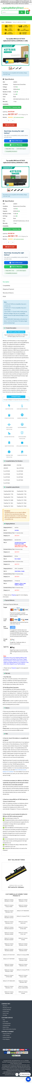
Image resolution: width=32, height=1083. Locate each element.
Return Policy (6, 1027)
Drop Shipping (6, 1039)
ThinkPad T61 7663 (8, 506)
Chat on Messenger (17, 141)
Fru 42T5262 (20, 477)
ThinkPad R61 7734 (21, 491)
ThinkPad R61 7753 (8, 497)
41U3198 (19, 465)
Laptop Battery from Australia (16, 8)
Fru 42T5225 (20, 474)
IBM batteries (8, 22)
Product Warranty (7, 1009)
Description (6, 282)
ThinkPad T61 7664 (21, 506)
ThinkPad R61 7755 (21, 497)
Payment (14, 668)
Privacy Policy (6, 1011)
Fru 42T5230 (7, 477)
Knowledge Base (7, 1023)
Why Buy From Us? (7, 1007)
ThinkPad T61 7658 (21, 500)
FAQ (4, 1019)
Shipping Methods (7, 1033)
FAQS (4, 296)
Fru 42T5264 (20, 480)
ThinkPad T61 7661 (8, 503)
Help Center (5, 1021)
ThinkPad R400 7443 (9, 491)
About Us (5, 1005)
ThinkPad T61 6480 (8, 500)
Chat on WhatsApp (17, 145)
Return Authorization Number (9, 1029)
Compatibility (6, 285)
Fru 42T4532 (20, 471)
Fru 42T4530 (7, 471)
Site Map (5, 1015)
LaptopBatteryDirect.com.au (17, 1060)
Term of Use (5, 1013)
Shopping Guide (6, 1025)
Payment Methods (7, 1037)
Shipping (14, 595)
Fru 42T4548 (7, 474)
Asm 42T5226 (20, 468)
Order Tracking (6, 1035)
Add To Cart (10, 125)
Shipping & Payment (8, 289)
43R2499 (6, 468)
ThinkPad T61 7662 (21, 503)
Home (3, 22)
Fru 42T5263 (7, 480)
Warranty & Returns (8, 293)
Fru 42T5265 (7, 483)
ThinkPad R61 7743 (21, 494)
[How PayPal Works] (7, 1052)
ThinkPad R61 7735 (8, 494)
